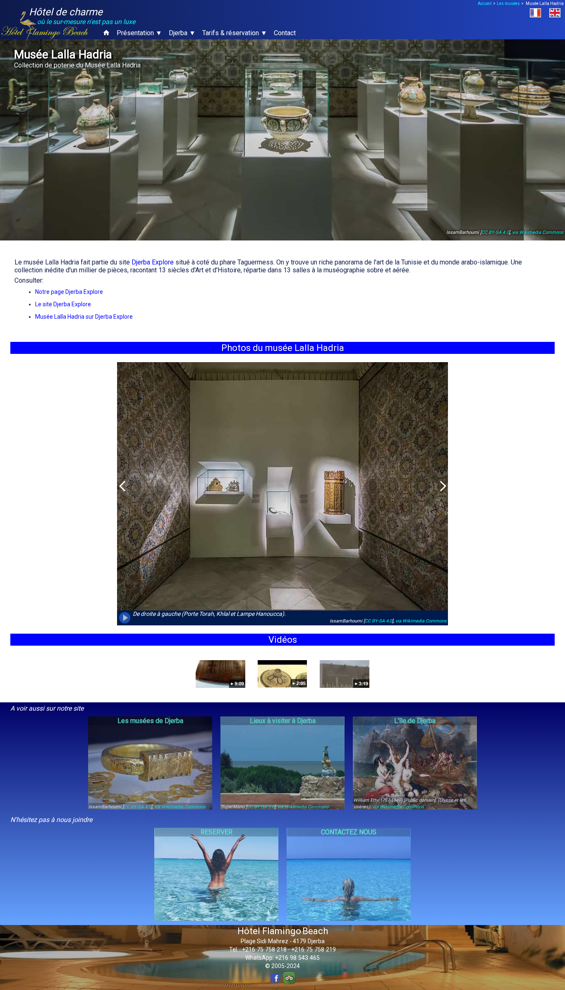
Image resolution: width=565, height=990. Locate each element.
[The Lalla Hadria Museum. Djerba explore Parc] (220, 674)
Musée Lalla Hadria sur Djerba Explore (84, 316)
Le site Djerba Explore (63, 304)
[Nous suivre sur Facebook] (275, 978)
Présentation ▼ (139, 33)
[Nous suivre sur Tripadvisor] (289, 978)
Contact (285, 33)
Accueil (485, 3)
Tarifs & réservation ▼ (234, 33)
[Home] (106, 32)
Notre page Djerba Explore (69, 291)
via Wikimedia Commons (537, 232)
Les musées (508, 3)
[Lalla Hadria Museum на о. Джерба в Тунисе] (344, 674)
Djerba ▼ (182, 33)
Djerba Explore (153, 262)
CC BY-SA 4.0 (495, 232)
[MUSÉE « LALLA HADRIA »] (282, 674)
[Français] (539, 12)
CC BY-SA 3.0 (260, 807)
